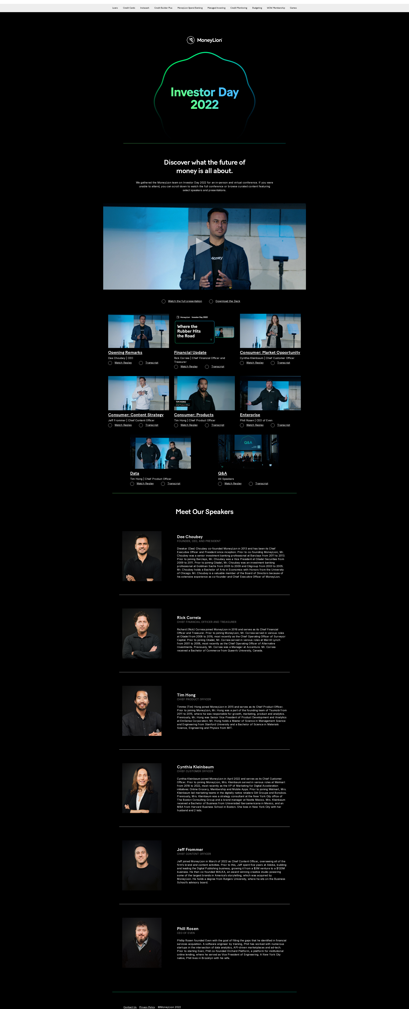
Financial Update (190, 352)
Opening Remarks (125, 352)
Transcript (151, 362)
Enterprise (250, 414)
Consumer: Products (194, 414)
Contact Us (130, 1007)
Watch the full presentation (185, 301)
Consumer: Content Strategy (136, 414)
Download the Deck (228, 301)
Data (134, 473)
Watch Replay (123, 362)
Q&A (222, 473)
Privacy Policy (147, 1007)
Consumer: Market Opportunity (270, 352)
